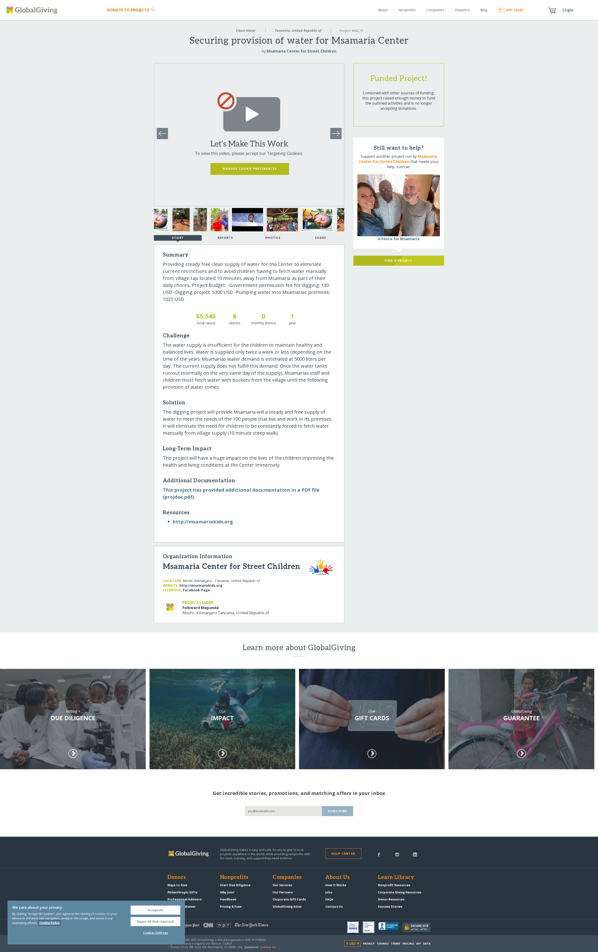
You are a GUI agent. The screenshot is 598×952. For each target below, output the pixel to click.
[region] (96, 923)
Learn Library (396, 877)
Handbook (228, 899)
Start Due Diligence (235, 885)
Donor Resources (391, 899)
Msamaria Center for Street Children (301, 51)
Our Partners (283, 892)
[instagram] (397, 854)
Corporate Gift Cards (289, 899)
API (418, 943)
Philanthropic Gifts (182, 892)
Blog (484, 10)
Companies (435, 10)
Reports (225, 238)
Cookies (383, 943)
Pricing (408, 943)
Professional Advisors (184, 899)
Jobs (328, 892)
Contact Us (334, 906)
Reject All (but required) (155, 921)
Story (178, 238)
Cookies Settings (155, 933)
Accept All (155, 910)
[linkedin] (415, 854)
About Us (337, 877)
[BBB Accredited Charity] (390, 927)
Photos (273, 238)
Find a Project (399, 260)
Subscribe (337, 811)
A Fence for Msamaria (399, 238)
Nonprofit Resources (394, 885)
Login (567, 10)
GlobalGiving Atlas (287, 906)
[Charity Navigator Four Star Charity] (355, 927)
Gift (514, 10)
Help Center (343, 853)
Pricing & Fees (231, 906)
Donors (176, 877)
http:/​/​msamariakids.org (203, 521)
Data (427, 943)
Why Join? (227, 892)
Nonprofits (407, 10)
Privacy (369, 943)
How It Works (335, 885)
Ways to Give (177, 885)
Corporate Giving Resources (399, 892)
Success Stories (390, 906)
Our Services (282, 885)
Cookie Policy (49, 923)
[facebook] (379, 854)
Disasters (462, 10)
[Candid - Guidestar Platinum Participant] (370, 927)
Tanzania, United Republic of (298, 30)
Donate (128, 10)
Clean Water (246, 30)
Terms (395, 943)
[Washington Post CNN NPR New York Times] (233, 926)
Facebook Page (196, 590)
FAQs (329, 899)
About (383, 10)
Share (320, 238)
